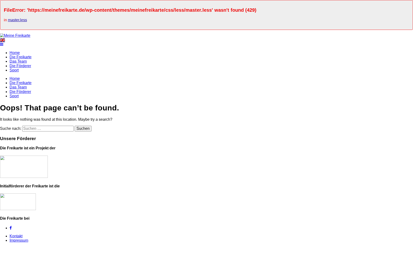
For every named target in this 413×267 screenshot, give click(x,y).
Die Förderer (20, 66)
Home (15, 53)
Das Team (18, 61)
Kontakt (16, 236)
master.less (17, 20)
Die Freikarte (21, 57)
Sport (14, 70)
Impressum (19, 240)
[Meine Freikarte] (15, 35)
